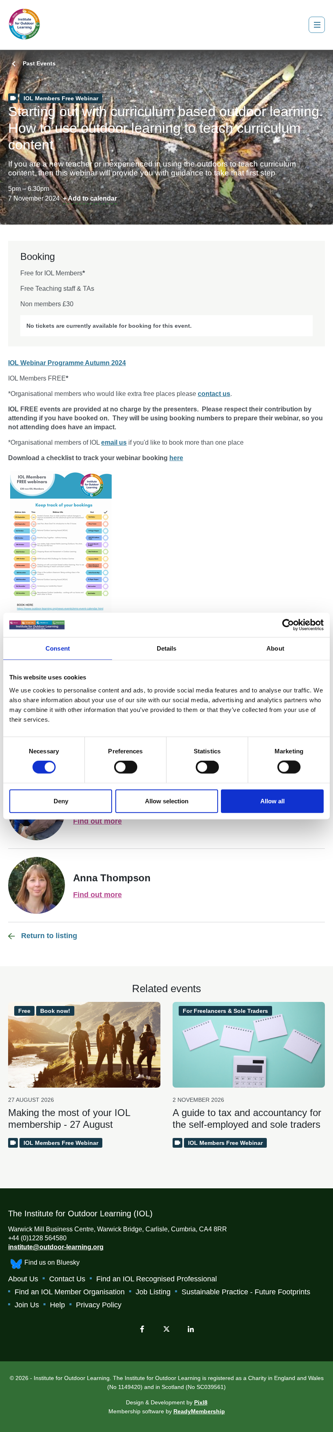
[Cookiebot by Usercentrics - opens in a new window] (288, 625)
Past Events (39, 63)
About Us (23, 1279)
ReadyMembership (199, 1411)
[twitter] (166, 1329)
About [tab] (275, 648)
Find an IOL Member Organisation (70, 1292)
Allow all (272, 800)
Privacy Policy (98, 1305)
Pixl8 (201, 1402)
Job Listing (153, 1292)
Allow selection (166, 800)
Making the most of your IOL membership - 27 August (69, 1118)
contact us (214, 393)
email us (114, 442)
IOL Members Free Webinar (61, 98)
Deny (61, 800)
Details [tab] (167, 648)
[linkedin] (191, 1329)
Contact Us (67, 1279)
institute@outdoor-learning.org (56, 1247)
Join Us (27, 1305)
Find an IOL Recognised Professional (156, 1279)
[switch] (125, 767)
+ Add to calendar (90, 198)
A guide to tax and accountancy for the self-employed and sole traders (247, 1118)
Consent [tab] (57, 648)
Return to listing (49, 936)
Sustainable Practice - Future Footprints (246, 1292)
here (176, 457)
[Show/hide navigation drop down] (317, 25)
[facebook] (142, 1329)
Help (57, 1305)
